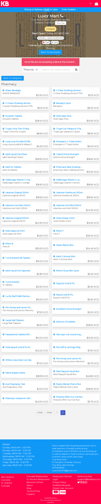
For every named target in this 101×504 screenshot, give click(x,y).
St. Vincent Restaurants (38, 479)
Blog (29, 488)
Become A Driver (35, 482)
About (30, 485)
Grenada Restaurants (37, 476)
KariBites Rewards (61, 485)
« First (39, 412)
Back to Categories (12, 78)
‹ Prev (49, 412)
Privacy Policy (59, 482)
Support (31, 494)
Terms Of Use (33, 491)
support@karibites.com (88, 479)
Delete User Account (63, 488)
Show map (61, 23)
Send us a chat (84, 476)
